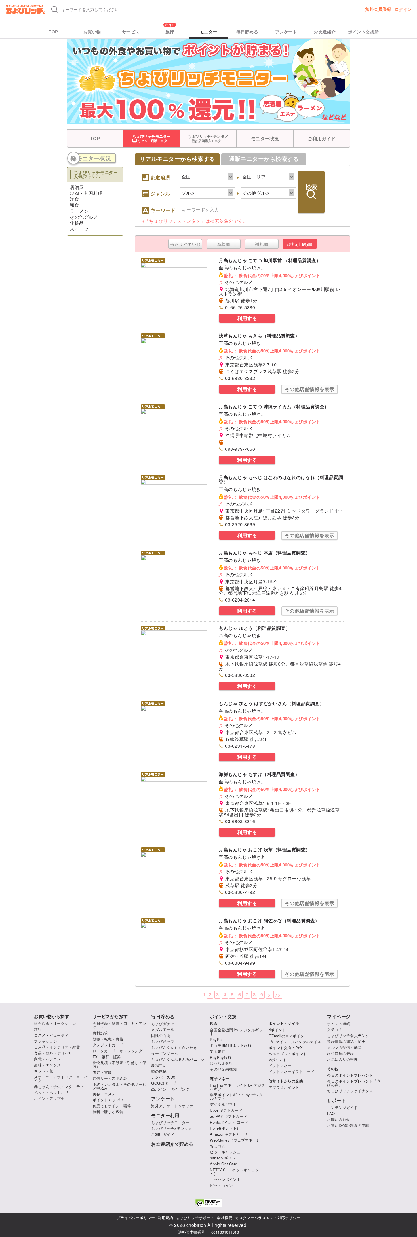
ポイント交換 (223, 1016)
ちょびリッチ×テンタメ (171, 1128)
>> (278, 994)
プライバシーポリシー (136, 1217)
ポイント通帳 (338, 1023)
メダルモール (162, 1029)
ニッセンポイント (225, 1179)
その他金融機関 (223, 1069)
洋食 (74, 199)
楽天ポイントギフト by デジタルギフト (236, 1096)
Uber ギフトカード (226, 1110)
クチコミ (334, 1029)
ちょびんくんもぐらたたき (174, 1047)
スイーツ (79, 229)
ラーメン (79, 211)
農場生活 (159, 1065)
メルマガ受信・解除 (344, 1047)
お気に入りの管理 (342, 1059)
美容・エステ (104, 1093)
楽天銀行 (217, 1051)
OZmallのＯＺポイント (288, 1035)
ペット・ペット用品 (51, 1092)
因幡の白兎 (160, 1035)
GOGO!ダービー (165, 1083)
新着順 (223, 244)
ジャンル (160, 194)
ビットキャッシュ (225, 1152)
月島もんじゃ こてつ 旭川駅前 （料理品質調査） (270, 260)
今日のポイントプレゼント (350, 1075)
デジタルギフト (223, 1104)
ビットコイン (221, 1185)
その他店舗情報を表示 (309, 389)
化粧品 (77, 223)
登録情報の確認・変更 (346, 1041)
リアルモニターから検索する (177, 159)
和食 (74, 205)
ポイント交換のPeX (286, 1047)
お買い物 (92, 32)
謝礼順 (261, 244)
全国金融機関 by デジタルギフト (236, 1031)
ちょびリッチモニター (170, 1122)
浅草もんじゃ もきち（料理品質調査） (259, 335)
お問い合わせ (338, 1119)
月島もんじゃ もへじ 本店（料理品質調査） (264, 552)
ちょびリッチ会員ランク (348, 1035)
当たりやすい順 (185, 244)
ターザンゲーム (164, 1053)
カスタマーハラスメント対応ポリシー (267, 1217)
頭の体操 (159, 1071)
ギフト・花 (43, 1071)
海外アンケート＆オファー (174, 1105)
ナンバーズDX (163, 1077)
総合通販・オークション (55, 1023)
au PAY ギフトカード (228, 1116)
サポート (336, 1100)
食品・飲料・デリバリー (55, 1053)
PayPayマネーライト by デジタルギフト (237, 1086)
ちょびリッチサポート (195, 1217)
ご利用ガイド (322, 138)
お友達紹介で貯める (172, 1144)
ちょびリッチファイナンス (350, 1090)
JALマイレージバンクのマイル (295, 1041)
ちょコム (217, 1146)
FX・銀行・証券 (107, 1056)
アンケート (286, 32)
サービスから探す (110, 1016)
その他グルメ (84, 217)
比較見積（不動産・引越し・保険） (119, 1064)
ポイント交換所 (363, 32)
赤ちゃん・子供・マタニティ (59, 1086)
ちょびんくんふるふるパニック (178, 1059)
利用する (247, 318)
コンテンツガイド (342, 1107)
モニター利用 (165, 1115)
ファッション (45, 1041)
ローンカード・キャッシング (118, 1050)
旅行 (169, 32)
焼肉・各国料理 (86, 193)
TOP (53, 32)
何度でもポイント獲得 (112, 1105)
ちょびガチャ (162, 1023)
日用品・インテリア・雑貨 (57, 1047)
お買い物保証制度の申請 (348, 1125)
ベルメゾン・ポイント (288, 1053)
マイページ (339, 1016)
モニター (208, 32)
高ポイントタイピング (170, 1089)
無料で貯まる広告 (108, 1111)
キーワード (163, 210)
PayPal (216, 1039)
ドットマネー (280, 1065)
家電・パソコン (47, 1059)
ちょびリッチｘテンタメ (175, 221)
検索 (311, 187)
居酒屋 (77, 187)
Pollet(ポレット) (224, 1128)
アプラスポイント (284, 1087)
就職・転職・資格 (108, 1039)
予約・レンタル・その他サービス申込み (119, 1086)
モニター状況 (265, 138)
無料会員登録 (378, 9)
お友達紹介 (325, 32)
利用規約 (165, 1217)
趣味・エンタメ (47, 1065)
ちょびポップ (162, 1041)
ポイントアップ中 (49, 1098)
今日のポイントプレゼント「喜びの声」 (354, 1082)
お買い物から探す (51, 1016)
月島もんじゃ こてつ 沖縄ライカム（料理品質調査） (274, 406)
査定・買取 (102, 1072)
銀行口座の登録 (340, 1053)
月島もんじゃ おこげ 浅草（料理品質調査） (264, 849)
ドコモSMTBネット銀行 (231, 1045)
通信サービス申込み (110, 1078)
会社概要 (224, 1217)
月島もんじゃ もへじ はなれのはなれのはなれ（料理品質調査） (281, 479)
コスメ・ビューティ (51, 1035)
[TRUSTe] (208, 1202)
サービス (131, 32)
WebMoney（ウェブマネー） (235, 1140)
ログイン (403, 9)
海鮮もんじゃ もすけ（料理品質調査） (259, 774)
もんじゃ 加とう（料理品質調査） (254, 628)
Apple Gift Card (223, 1163)
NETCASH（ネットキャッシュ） (234, 1171)
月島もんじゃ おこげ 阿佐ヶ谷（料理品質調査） (269, 920)
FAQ (331, 1113)
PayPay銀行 (220, 1057)
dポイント (277, 1029)
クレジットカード (108, 1044)
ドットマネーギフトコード (292, 1071)
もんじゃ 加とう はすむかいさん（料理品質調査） (271, 703)
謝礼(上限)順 (300, 244)
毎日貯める (247, 32)
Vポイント (278, 1059)
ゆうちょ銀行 (221, 1063)
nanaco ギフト (222, 1158)
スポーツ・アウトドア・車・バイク (61, 1078)
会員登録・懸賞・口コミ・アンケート (119, 1025)
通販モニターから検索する (264, 159)
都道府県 (160, 177)
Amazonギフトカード (228, 1134)
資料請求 (100, 1033)
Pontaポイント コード (229, 1122)
